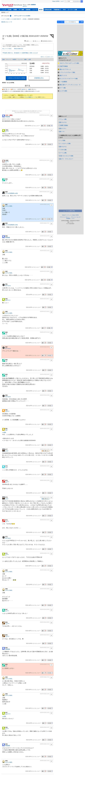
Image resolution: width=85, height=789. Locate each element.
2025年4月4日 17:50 (44, 409)
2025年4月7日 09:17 (44, 298)
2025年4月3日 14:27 (44, 727)
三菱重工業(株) (63, 125)
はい (43, 125)
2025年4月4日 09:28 (44, 609)
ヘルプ (62, 1)
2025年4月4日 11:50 (44, 536)
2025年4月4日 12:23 (44, 497)
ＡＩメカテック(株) (65, 143)
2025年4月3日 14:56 (44, 693)
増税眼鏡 (7, 116)
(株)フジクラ (63, 75)
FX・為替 (21, 9)
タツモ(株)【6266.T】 (16, 19)
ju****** (7, 131)
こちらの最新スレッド (30, 97)
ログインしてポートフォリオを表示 (22, 15)
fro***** (7, 611)
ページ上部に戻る (70, 210)
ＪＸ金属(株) (63, 81)
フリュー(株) (63, 119)
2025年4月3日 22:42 (44, 647)
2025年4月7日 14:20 (44, 250)
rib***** (7, 161)
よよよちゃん (77, 1)
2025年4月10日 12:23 (44, 191)
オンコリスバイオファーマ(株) (69, 78)
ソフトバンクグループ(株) (67, 72)
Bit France (8, 285)
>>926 (4, 716)
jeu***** (7, 482)
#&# (6, 430)
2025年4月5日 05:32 (44, 347)
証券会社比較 (48, 9)
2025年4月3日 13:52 (44, 760)
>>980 (4, 432)
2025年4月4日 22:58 (44, 359)
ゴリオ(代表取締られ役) (11, 193)
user (6, 467)
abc (6, 180)
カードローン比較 (72, 9)
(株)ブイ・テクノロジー (66, 159)
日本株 (9, 9)
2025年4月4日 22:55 (44, 374)
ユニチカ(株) (63, 91)
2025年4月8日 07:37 (44, 223)
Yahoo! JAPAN (55, 1)
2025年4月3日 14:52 (44, 712)
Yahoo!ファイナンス (66, 215)
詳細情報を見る (39, 78)
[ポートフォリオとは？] (10, 16)
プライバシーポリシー (65, 217)
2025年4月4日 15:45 (44, 428)
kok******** (7, 300)
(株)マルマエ (63, 122)
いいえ (49, 125)
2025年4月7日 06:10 (44, 311)
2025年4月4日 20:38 (44, 395)
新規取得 (33, 4)
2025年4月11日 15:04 (44, 115)
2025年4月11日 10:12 (44, 160)
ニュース (34, 9)
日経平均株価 (64, 66)
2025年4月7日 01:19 (44, 332)
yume (6, 450)
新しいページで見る (6, 48)
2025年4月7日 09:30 (44, 271)
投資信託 (28, 9)
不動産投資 (56, 9)
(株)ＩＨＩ (62, 131)
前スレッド (43, 56)
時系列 (14, 59)
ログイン (25, 6)
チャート (8, 59)
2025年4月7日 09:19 (44, 284)
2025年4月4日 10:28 (44, 570)
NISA (64, 9)
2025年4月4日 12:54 (44, 466)
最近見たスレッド (6, 22)
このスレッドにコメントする (16, 78)
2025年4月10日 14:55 (44, 179)
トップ (4, 9)
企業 (29, 59)
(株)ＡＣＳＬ (63, 128)
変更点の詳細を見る (18, 48)
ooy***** (7, 623)
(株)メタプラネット (65, 69)
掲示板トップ (4, 12)
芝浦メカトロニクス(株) (66, 156)
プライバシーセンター (76, 217)
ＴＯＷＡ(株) (63, 149)
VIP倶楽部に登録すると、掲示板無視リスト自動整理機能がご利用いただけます (20, 52)
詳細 (3, 59)
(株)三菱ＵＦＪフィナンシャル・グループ (71, 84)
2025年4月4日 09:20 (44, 622)
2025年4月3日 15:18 (44, 677)
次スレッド (50, 56)
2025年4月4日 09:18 (44, 634)
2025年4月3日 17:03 (44, 664)
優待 (25, 59)
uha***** (7, 411)
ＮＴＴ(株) (63, 87)
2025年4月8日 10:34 (44, 204)
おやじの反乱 (8, 206)
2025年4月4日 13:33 (44, 449)
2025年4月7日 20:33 (44, 235)
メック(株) (62, 140)
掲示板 (41, 9)
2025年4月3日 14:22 (44, 744)
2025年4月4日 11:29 (44, 553)
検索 (82, 1)
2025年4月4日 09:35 (44, 588)
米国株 (15, 9)
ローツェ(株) (63, 152)
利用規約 (68, 218)
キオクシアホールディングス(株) (69, 63)
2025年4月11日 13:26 (44, 129)
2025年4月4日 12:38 (44, 480)
